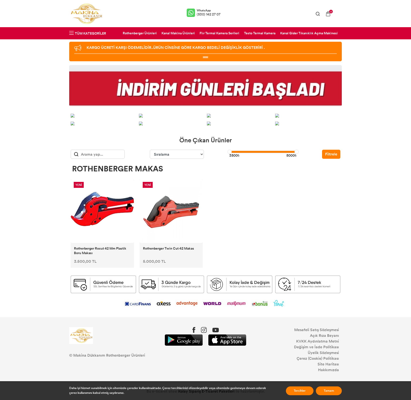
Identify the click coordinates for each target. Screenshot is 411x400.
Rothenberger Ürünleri (140, 33)
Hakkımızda (328, 370)
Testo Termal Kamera (259, 33)
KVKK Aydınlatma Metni (317, 341)
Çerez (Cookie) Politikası (318, 358)
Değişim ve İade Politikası (316, 347)
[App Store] (227, 340)
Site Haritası (328, 364)
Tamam (329, 391)
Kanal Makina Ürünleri (178, 33)
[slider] (229, 152)
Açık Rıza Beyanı (324, 335)
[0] (328, 13)
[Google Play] (184, 340)
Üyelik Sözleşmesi (323, 352)
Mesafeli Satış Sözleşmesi (316, 330)
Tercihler (300, 391)
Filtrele (331, 154)
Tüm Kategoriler (90, 33)
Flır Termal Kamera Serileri (219, 33)
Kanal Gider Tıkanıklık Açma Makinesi (309, 33)
